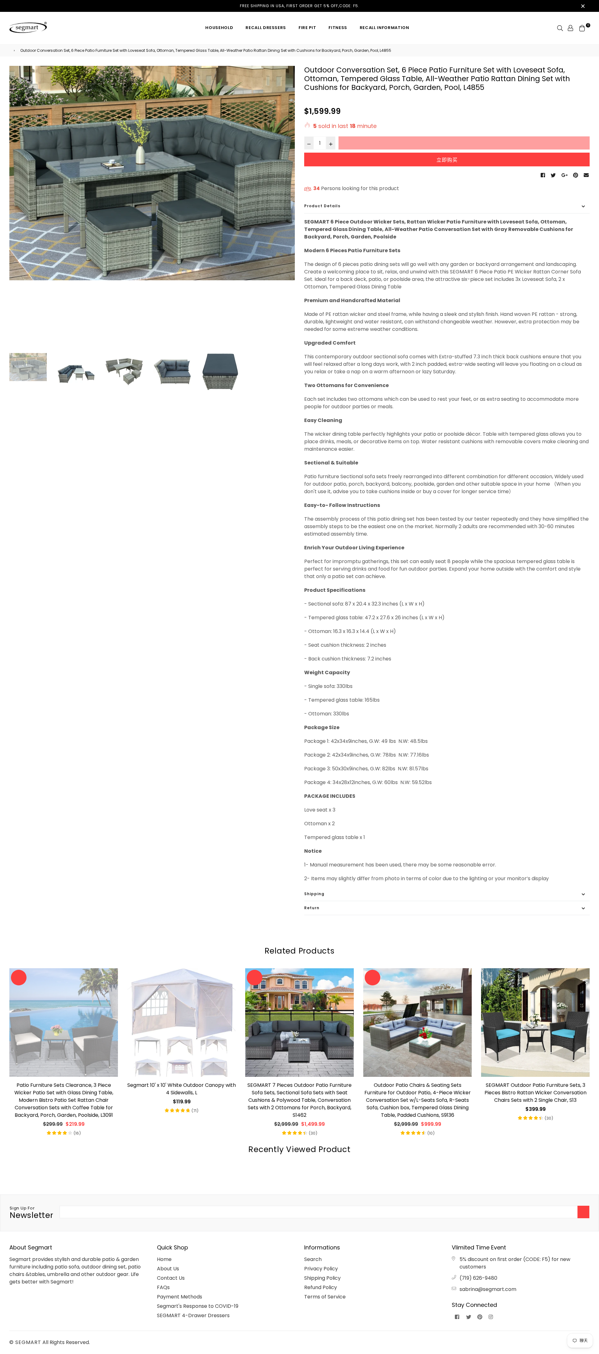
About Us (168, 1268)
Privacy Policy (321, 1268)
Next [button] (287, 209)
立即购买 (447, 160)
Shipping (314, 893)
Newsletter (31, 1213)
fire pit (307, 28)
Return (311, 907)
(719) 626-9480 (478, 1278)
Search (313, 1259)
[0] (582, 27)
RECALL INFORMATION (384, 28)
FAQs (163, 1287)
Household (219, 28)
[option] (152, 173)
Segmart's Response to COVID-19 (197, 1306)
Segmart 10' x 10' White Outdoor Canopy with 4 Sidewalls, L (181, 1089)
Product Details (322, 205)
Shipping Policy (322, 1278)
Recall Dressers (266, 28)
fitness (338, 28)
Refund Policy (320, 1287)
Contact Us (171, 1278)
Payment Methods (179, 1296)
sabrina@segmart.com (488, 1289)
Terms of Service (325, 1296)
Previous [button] (17, 209)
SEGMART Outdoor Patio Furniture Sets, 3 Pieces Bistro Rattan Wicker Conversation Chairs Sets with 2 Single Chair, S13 (536, 1093)
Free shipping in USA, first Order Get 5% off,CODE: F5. (299, 5)
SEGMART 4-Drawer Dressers (193, 1315)
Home (164, 1259)
